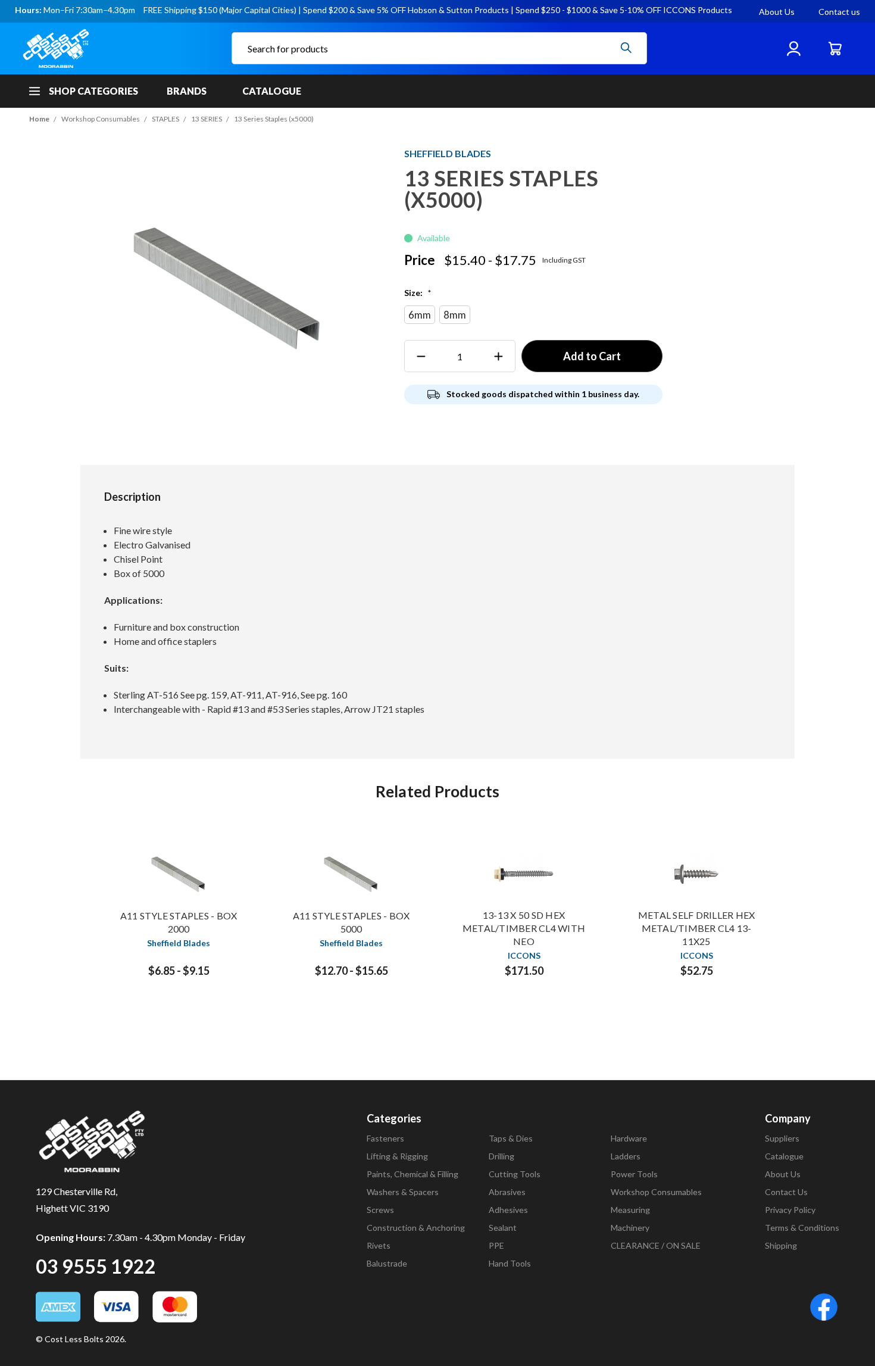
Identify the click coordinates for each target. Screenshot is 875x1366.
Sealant (503, 1227)
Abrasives (507, 1192)
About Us (777, 12)
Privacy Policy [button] (790, 1210)
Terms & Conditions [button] (802, 1227)
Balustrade (387, 1263)
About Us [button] (783, 1174)
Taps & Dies (511, 1138)
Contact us (839, 12)
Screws (380, 1210)
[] (626, 47)
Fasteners (385, 1138)
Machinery (630, 1227)
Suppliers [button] (782, 1138)
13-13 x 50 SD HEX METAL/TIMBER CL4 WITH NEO (523, 928)
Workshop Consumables (656, 1192)
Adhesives (508, 1210)
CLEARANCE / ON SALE (656, 1245)
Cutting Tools (514, 1174)
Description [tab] (132, 496)
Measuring (630, 1210)
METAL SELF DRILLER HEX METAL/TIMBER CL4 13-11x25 (696, 928)
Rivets (378, 1245)
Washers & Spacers (403, 1192)
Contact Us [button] (786, 1192)
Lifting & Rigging (397, 1156)
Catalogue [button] (784, 1156)
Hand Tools (510, 1263)
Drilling (501, 1156)
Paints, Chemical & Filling (412, 1174)
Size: (418, 293)
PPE (496, 1245)
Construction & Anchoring (416, 1227)
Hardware (629, 1138)
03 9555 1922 (96, 1266)
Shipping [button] (781, 1245)
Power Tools (634, 1174)
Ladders (625, 1156)
